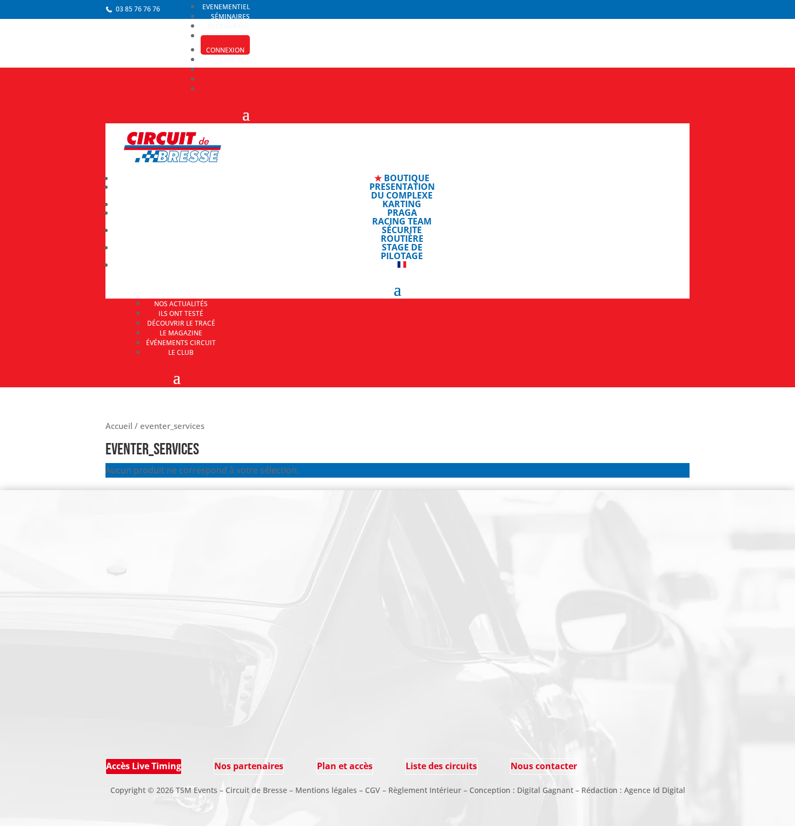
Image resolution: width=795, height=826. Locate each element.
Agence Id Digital (654, 790)
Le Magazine (181, 333)
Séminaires (230, 16)
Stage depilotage (402, 251)
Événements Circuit (181, 342)
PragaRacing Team (402, 217)
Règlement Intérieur (424, 790)
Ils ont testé (180, 313)
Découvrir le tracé (181, 323)
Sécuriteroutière (402, 234)
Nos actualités (181, 303)
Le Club (181, 352)
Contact (235, 59)
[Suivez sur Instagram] (191, 545)
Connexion (225, 50)
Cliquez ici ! (130, 741)
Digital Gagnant (545, 790)
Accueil (118, 425)
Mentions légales (326, 790)
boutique (401, 178)
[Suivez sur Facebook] (191, 531)
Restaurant (229, 26)
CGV (372, 790)
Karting (401, 204)
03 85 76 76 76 (138, 9)
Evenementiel (226, 6)
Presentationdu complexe (402, 191)
